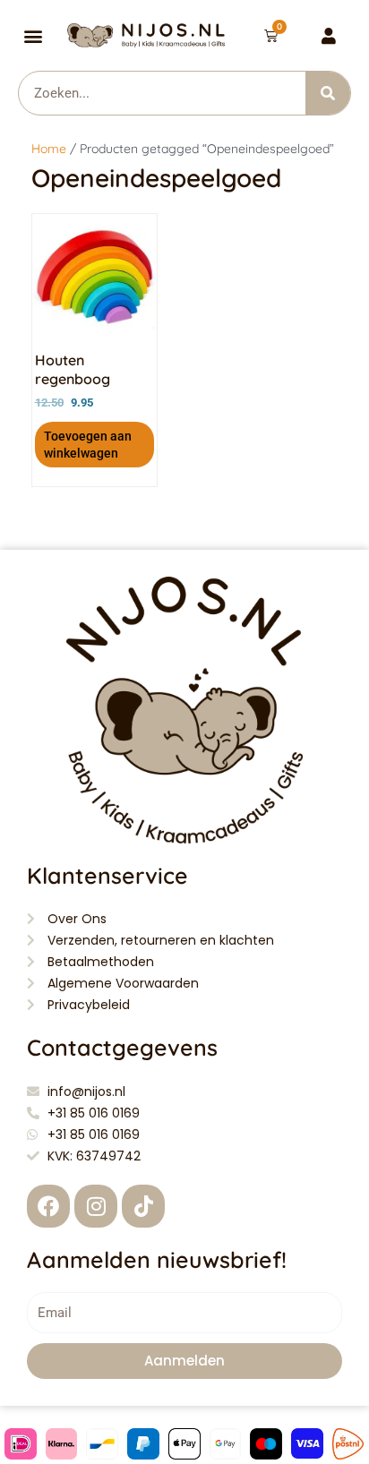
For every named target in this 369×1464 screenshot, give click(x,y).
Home (48, 149)
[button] (33, 35)
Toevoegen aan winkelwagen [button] (88, 444)
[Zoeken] (327, 93)
